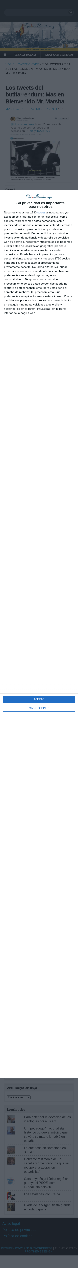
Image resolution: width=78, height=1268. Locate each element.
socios (41, 212)
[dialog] (39, 634)
